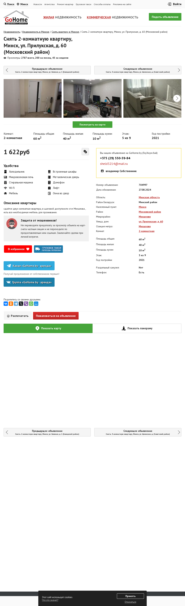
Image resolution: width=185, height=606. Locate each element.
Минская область (149, 197)
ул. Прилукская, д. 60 (151, 221)
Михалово (145, 216)
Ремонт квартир (65, 4)
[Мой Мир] (36, 303)
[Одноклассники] (11, 303)
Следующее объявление (138, 70)
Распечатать (19, 316)
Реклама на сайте (122, 4)
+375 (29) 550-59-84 (115, 158)
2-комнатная (146, 231)
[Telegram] (16, 303)
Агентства (49, 4)
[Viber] (26, 303)
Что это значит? (50, 600)
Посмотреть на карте (92, 124)
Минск (142, 206)
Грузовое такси (83, 4)
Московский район (150, 211)
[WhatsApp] (31, 303)
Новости (37, 4)
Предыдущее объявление (47, 70)
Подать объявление (165, 17)
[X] (21, 303)
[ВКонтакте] (6, 303)
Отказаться (130, 601)
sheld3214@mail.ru (114, 164)
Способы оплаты (102, 4)
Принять (130, 596)
